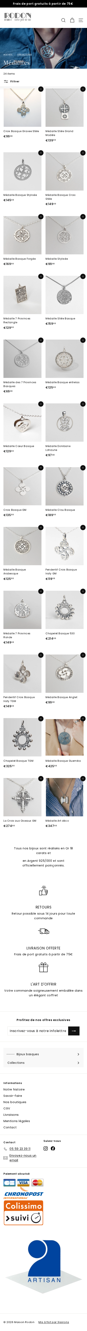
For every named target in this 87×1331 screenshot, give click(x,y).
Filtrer (14, 81)
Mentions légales (16, 1121)
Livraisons (11, 1115)
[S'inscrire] (74, 1030)
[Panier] (72, 18)
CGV (6, 1108)
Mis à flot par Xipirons (53, 1322)
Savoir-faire (12, 1096)
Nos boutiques (15, 1102)
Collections (24, 54)
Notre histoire (14, 1089)
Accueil (8, 54)
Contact (10, 1127)
